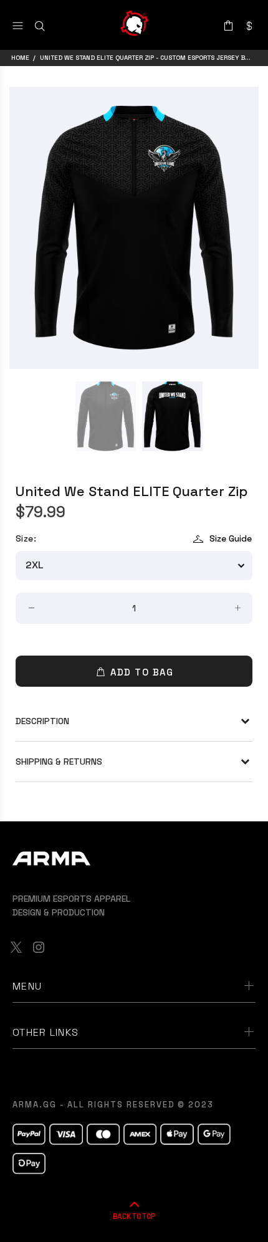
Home (20, 58)
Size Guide (230, 538)
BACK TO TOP (134, 1215)
